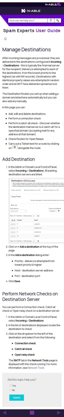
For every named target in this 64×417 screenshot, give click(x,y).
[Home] (5, 39)
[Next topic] (59, 412)
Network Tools (36, 367)
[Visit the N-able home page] (31, 12)
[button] (50, 20)
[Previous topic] (4, 412)
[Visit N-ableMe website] (53, 5)
